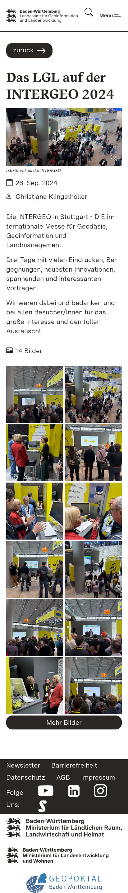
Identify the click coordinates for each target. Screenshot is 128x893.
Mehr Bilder (64, 722)
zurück (23, 50)
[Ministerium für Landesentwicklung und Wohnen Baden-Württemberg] (64, 853)
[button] (64, 137)
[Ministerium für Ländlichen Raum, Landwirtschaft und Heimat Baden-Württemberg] (64, 827)
